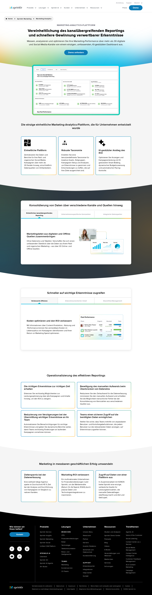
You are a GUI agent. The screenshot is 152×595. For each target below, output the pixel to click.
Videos (106, 546)
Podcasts (107, 539)
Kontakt (19, 534)
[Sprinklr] (16, 7)
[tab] (39, 214)
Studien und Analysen (112, 532)
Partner (85, 539)
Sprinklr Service (45, 532)
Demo (136, 7)
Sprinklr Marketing (46, 539)
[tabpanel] (76, 241)
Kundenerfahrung (89, 556)
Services (107, 563)
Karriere (86, 543)
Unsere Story (88, 532)
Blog (106, 543)
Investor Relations (89, 546)
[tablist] (76, 214)
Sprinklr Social (45, 543)
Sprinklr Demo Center (112, 535)
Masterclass (108, 559)
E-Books (107, 550)
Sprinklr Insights (46, 535)
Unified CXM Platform (47, 546)
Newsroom (87, 535)
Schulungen (108, 566)
